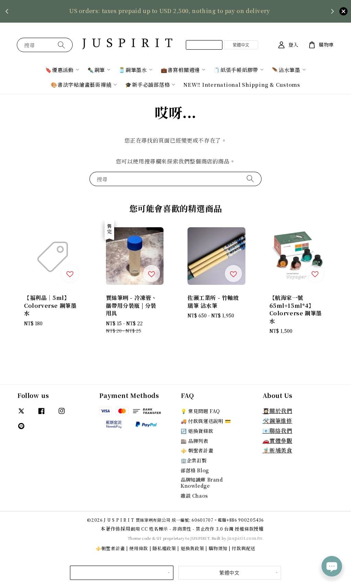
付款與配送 (243, 548)
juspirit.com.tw (245, 538)
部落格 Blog (195, 470)
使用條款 (138, 548)
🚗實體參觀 (277, 441)
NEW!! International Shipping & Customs (241, 84)
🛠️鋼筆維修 (277, 421)
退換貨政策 (192, 548)
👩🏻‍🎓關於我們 (277, 411)
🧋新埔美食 (277, 450)
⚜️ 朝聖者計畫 (197, 450)
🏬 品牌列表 (194, 440)
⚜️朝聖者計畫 (110, 548)
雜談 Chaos (194, 495)
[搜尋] (61, 44)
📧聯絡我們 (277, 431)
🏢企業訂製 (194, 460)
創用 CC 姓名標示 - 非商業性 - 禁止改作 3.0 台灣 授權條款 (192, 528)
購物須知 (218, 548)
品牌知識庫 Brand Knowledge (202, 482)
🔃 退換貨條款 (197, 430)
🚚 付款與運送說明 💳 (206, 420)
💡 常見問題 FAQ (200, 411)
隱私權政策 (164, 548)
